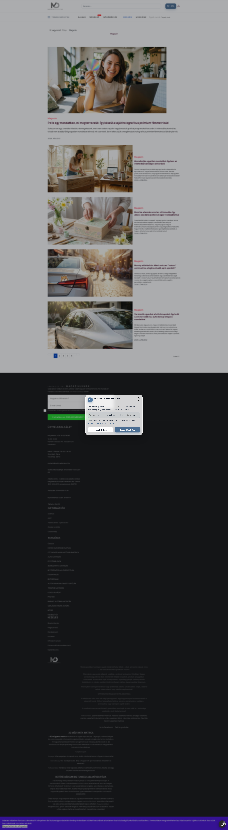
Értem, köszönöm (127, 430)
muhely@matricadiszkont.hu (101, 423)
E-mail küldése (101, 430)
